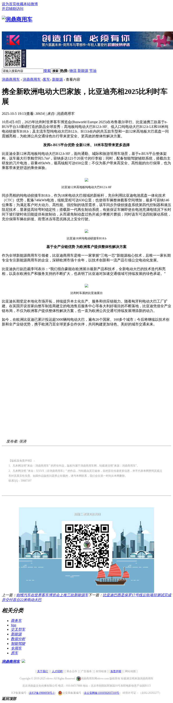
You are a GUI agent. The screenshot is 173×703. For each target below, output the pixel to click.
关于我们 (42, 671)
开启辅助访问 (12, 9)
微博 (34, 4)
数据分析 (18, 639)
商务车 (16, 621)
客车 (46, 79)
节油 (92, 71)
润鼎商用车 (11, 79)
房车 (14, 653)
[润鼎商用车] (17, 19)
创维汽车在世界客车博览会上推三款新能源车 (52, 595)
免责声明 (115, 671)
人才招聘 (57, 671)
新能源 (82, 71)
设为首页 (9, 4)
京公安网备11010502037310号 (101, 692)
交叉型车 (18, 629)
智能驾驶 (18, 643)
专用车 (16, 648)
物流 (73, 71)
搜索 (47, 71)
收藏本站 (23, 4)
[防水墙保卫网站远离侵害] (23, 661)
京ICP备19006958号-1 (42, 692)
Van (13, 625)
